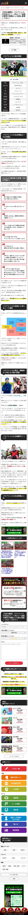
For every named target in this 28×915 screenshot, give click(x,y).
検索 (14, 878)
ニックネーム (4, 624)
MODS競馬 (15, 736)
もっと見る (23, 44)
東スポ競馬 (15, 79)
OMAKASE (16, 746)
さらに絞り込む (14, 874)
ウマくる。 (15, 717)
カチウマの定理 (17, 708)
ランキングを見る (14, 756)
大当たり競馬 (16, 727)
